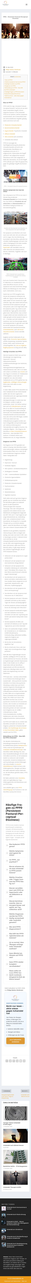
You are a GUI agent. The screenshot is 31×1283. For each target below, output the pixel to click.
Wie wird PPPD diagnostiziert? (15, 928)
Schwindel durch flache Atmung (16, 1214)
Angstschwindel (9, 131)
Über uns (24, 1281)
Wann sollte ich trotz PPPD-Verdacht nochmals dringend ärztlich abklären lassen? (17, 975)
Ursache (22, 372)
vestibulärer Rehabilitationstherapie (13, 749)
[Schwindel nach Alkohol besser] (15, 1136)
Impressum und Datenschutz (12, 1281)
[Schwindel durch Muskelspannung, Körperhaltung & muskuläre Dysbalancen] (4, 1245)
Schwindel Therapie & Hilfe (12, 1187)
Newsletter (22, 778)
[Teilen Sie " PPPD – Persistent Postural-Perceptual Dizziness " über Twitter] (10, 1061)
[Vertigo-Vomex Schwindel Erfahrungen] (15, 1113)
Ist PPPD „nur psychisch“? (14, 861)
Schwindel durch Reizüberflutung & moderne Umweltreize (17, 1237)
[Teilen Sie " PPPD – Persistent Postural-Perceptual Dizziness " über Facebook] (7, 1061)
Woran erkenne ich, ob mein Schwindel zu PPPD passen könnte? (16, 869)
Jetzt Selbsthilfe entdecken (15, 1041)
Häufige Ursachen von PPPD (12, 84)
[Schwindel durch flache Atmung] (4, 1215)
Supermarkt (6, 247)
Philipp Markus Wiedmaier (13, 69)
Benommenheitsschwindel (12, 128)
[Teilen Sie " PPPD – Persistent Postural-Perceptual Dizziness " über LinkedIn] (17, 1061)
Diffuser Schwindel (10, 134)
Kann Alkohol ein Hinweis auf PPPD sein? (16, 955)
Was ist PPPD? (8, 80)
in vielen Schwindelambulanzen (18, 431)
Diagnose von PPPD (10, 86)
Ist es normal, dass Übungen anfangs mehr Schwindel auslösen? (16, 945)
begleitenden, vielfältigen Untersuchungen (15, 382)
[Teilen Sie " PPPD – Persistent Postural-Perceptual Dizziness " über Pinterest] (14, 1061)
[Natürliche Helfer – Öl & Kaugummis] (15, 1157)
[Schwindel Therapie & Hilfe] (15, 1178)
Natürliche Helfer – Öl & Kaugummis (15, 1166)
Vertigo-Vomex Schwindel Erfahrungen (11, 1123)
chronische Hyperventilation (18, 339)
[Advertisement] (15, 53)
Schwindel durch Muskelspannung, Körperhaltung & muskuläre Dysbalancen (17, 1245)
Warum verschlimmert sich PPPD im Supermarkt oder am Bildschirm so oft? (16, 892)
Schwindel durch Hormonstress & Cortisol (17, 1208)
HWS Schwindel (9, 137)
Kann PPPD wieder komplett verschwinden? (16, 964)
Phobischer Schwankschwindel (13, 125)
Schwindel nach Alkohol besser (13, 1145)
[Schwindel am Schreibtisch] (4, 1230)
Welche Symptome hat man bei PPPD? (14, 82)
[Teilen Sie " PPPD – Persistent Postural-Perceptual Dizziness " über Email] (20, 1061)
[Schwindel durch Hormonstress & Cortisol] (4, 1208)
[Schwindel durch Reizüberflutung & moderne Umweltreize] (4, 1237)
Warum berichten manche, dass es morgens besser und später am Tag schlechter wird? (17, 905)
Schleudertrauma (16, 406)
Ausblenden (17, 76)
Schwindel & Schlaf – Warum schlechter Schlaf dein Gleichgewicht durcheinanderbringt (18, 1223)
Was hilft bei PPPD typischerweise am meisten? (16, 936)
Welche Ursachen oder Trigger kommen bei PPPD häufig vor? (16, 880)
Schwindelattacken (8, 329)
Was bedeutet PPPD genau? (17, 845)
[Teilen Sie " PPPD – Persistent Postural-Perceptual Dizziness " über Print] (24, 1061)
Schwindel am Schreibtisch (15, 1229)
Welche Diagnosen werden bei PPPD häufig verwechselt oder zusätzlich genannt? (16, 918)
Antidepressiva (22, 745)
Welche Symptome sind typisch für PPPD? (16, 853)
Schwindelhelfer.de (17, 1278)
